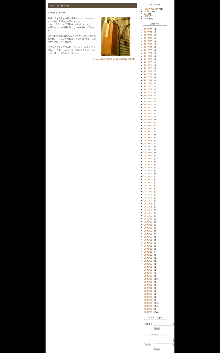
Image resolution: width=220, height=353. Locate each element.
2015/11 (148, 83)
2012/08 (148, 140)
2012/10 (148, 137)
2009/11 (148, 225)
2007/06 (148, 303)
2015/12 (148, 80)
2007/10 (148, 291)
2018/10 (148, 44)
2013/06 (148, 128)
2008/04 (148, 273)
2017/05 (148, 62)
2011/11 (148, 152)
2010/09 (148, 194)
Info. (146, 18)
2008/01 (148, 282)
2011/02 (148, 179)
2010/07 (148, 201)
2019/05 (148, 41)
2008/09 (148, 258)
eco (146, 14)
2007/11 (148, 288)
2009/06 (148, 240)
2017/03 (148, 68)
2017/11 (148, 56)
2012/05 (148, 146)
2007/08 (148, 297)
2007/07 (148, 300)
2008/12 (148, 249)
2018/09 (148, 47)
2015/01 (148, 92)
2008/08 (148, 261)
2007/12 (148, 285)
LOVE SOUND (151, 9)
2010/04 (148, 210)
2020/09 (148, 29)
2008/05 (148, 270)
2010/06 (148, 204)
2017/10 (148, 59)
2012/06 (148, 143)
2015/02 (148, 89)
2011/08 (148, 161)
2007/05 (148, 306)
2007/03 (148, 312)
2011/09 (148, 158)
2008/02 (148, 279)
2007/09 (148, 294)
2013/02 (148, 134)
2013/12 (148, 119)
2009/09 (148, 231)
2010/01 (148, 219)
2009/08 (148, 234)
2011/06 (148, 167)
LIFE (146, 16)
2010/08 (148, 197)
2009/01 (148, 246)
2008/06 (148, 267)
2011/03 (148, 176)
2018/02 (148, 53)
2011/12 (148, 149)
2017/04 (148, 65)
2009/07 (148, 237)
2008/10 (148, 255)
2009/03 (148, 243)
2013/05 (148, 131)
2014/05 (148, 107)
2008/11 (148, 252)
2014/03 (148, 113)
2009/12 (148, 222)
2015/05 (148, 86)
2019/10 (148, 38)
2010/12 (148, 185)
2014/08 (148, 101)
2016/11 (148, 71)
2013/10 (148, 125)
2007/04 (148, 309)
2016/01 (148, 77)
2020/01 (148, 35)
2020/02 (148, 32)
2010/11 (148, 188)
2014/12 (148, 95)
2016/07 (148, 74)
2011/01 (148, 182)
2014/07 (148, 104)
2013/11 (148, 122)
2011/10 (148, 155)
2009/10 (148, 228)
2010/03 (148, 213)
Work (147, 11)
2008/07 (148, 264)
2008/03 (148, 276)
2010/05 (148, 207)
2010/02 (148, 216)
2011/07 (148, 164)
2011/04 (148, 173)
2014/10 (148, 98)
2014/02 (148, 116)
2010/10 (148, 191)
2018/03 (148, 50)
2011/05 (148, 170)
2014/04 (148, 110)
